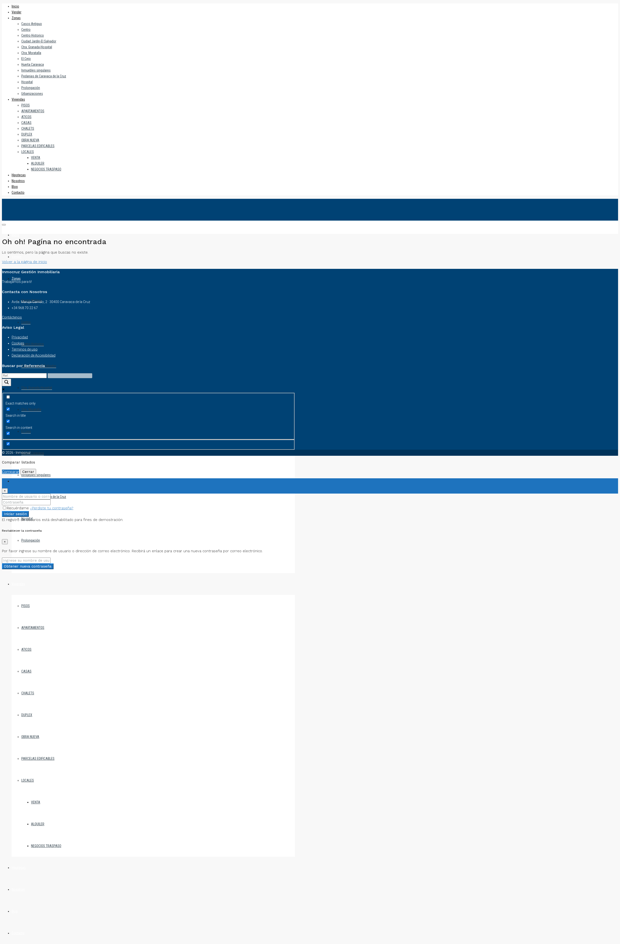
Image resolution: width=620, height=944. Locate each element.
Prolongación (30, 88)
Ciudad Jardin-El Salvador (38, 41)
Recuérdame (18, 508)
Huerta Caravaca (32, 64)
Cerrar (28, 472)
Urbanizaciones (32, 94)
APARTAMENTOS (32, 111)
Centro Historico (32, 35)
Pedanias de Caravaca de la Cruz (43, 76)
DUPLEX (26, 134)
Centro (26, 30)
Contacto (18, 192)
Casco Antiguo (31, 24)
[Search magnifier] (6, 382)
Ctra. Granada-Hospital (36, 47)
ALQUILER (37, 163)
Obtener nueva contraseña (28, 566)
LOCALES (27, 152)
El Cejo (26, 59)
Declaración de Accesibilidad (33, 355)
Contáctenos (12, 317)
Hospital (27, 82)
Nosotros (18, 181)
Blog (15, 187)
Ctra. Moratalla (31, 53)
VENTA (35, 158)
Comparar (10, 472)
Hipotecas (19, 175)
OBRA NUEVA (30, 140)
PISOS (25, 105)
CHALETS (27, 128)
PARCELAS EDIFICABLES (37, 146)
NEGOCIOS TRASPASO (46, 169)
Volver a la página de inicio (24, 262)
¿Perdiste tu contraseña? (51, 508)
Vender (16, 12)
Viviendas (18, 99)
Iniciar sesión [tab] (23, 481)
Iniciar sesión (15, 514)
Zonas (16, 18)
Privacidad (20, 337)
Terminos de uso (25, 349)
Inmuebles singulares (36, 70)
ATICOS (26, 117)
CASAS (26, 123)
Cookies (18, 343)
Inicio (15, 6)
